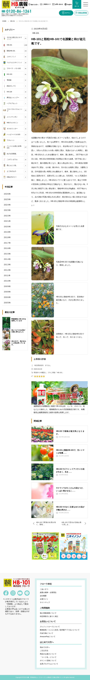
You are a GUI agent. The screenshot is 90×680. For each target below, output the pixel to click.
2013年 (7, 265)
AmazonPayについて (47, 637)
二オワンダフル (16, 159)
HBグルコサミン (16, 123)
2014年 (7, 259)
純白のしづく (16, 86)
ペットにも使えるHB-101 (17, 147)
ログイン (67, 13)
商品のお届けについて (48, 654)
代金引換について (46, 633)
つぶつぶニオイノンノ (16, 62)
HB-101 (12, 21)
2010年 (7, 281)
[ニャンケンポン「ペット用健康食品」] (45, 546)
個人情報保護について (48, 613)
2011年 (7, 275)
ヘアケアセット (16, 103)
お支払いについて (48, 621)
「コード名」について (48, 657)
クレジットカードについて (50, 627)
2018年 (7, 237)
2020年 (7, 227)
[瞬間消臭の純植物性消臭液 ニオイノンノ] (73, 546)
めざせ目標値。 (16, 154)
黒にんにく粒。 (16, 165)
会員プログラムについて (49, 664)
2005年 (7, 303)
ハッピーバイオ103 (16, 134)
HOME (4, 21)
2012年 (7, 270)
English (69, 4)
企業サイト (44, 599)
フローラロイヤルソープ (16, 110)
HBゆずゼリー (16, 177)
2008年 (7, 292)
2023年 (7, 210)
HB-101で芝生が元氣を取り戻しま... (71, 523)
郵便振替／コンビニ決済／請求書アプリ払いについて (59, 630)
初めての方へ (34, 4)
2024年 (7, 205)
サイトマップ (45, 602)
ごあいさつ (44, 589)
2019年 (7, 232)
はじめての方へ (47, 642)
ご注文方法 (44, 651)
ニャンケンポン (16, 117)
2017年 (7, 243)
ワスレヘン (16, 140)
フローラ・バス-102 (16, 68)
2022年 (7, 216)
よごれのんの (16, 171)
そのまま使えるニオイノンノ (16, 38)
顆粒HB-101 (17, 51)
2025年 (7, 199)
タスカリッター (16, 128)
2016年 (7, 248)
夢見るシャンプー (16, 97)
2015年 (7, 254)
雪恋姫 (16, 80)
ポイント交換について (48, 661)
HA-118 (16, 92)
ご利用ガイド (47, 4)
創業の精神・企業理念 (48, 592)
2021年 (7, 221)
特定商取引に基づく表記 (49, 616)
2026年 (7, 194)
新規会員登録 (82, 13)
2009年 (7, 286)
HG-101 (16, 74)
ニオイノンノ (16, 56)
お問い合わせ (59, 4)
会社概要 (43, 596)
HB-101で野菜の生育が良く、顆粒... (46, 523)
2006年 (7, 297)
